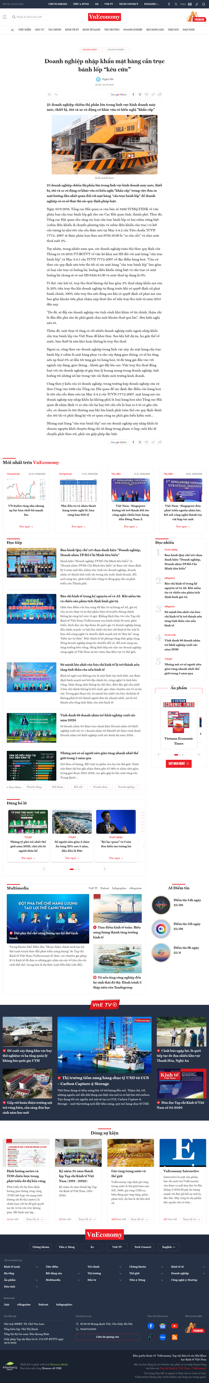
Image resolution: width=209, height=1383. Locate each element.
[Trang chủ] (12, 30)
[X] (176, 4)
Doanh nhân (170, 635)
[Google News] (203, 4)
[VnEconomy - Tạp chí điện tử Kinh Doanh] (104, 1234)
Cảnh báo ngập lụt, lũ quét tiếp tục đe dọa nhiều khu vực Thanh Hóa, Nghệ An (179, 1056)
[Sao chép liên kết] (153, 94)
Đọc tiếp (14, 543)
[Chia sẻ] (159, 94)
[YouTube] (189, 4)
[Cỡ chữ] (56, 94)
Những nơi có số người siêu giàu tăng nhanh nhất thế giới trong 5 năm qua (99, 756)
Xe (96, 4)
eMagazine (170, 578)
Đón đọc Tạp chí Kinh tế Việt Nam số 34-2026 (180, 1105)
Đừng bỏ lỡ (17, 803)
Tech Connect (128, 4)
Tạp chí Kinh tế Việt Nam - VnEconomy (183, 1368)
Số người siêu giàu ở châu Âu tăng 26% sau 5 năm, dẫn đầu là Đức (72, 846)
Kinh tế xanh (91, 30)
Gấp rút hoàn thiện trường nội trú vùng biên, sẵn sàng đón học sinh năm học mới (27, 1107)
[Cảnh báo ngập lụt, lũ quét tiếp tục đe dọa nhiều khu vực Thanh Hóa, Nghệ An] (181, 1032)
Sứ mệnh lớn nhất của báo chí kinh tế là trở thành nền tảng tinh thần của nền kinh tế (99, 667)
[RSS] (174, 1337)
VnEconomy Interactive (181, 1171)
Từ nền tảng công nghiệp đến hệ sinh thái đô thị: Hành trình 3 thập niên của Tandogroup (117, 982)
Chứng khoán (57, 4)
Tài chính (54, 30)
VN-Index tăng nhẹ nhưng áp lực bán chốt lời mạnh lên (26, 510)
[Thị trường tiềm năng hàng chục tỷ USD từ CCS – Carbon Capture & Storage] (104, 1045)
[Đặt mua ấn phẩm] (196, 16)
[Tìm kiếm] (14, 17)
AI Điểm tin (179, 888)
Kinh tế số (72, 30)
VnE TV (108, 4)
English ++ (151, 4)
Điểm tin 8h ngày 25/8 (186, 950)
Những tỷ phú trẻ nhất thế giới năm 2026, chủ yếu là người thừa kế (28, 846)
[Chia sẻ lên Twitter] (140, 94)
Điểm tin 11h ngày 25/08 (187, 926)
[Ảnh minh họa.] (104, 117)
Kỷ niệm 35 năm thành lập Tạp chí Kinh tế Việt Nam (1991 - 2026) (76, 1176)
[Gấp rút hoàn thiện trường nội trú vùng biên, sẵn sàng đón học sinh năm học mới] (27, 1083)
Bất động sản (155, 30)
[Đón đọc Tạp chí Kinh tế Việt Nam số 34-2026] (181, 1083)
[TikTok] (196, 4)
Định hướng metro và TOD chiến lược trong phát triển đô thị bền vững (26, 1176)
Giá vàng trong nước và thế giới (128, 1174)
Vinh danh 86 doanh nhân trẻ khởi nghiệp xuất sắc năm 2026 (97, 718)
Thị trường (111, 30)
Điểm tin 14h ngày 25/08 (187, 903)
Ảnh (6, 1304)
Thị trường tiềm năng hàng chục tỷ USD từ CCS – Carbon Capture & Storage (103, 1081)
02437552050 (88, 1329)
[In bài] (49, 94)
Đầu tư (39, 30)
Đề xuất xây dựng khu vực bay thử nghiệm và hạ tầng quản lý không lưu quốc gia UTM (27, 1056)
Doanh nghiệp (132, 30)
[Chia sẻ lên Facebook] (133, 94)
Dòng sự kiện (104, 1133)
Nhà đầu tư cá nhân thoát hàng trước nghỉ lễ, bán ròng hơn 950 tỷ (78, 510)
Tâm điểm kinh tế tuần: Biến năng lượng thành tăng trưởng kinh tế (117, 932)
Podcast (104, 888)
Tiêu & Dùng (81, 4)
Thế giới (173, 30)
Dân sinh (189, 30)
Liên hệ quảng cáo (107, 1337)
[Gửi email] (146, 94)
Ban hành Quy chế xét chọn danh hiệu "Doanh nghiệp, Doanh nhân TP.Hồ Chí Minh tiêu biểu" (100, 553)
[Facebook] (169, 4)
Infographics (119, 888)
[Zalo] (183, 4)
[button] (72, 869)
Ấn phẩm (179, 688)
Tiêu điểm (24, 30)
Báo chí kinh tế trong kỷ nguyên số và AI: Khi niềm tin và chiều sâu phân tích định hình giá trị (100, 599)
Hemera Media (59, 1364)
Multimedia (18, 888)
